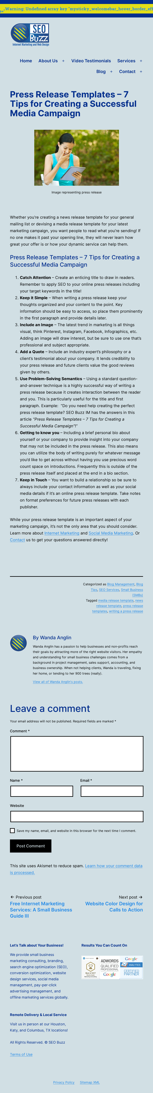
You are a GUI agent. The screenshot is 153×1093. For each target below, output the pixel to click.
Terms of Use (21, 1054)
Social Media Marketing (111, 533)
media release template (115, 600)
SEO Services (109, 590)
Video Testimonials (91, 60)
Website (17, 806)
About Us (48, 60)
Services (126, 60)
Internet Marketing (61, 533)
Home (26, 60)
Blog (101, 71)
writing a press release (126, 611)
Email (86, 780)
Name (16, 780)
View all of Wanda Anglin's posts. (58, 682)
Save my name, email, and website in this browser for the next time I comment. (76, 831)
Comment (20, 731)
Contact (127, 71)
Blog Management (120, 584)
